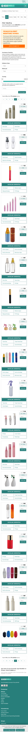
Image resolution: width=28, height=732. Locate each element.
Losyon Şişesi (18, 433)
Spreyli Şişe (17, 126)
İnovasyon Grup (12, 682)
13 (15, 99)
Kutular (2, 701)
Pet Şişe (16, 160)
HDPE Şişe (17, 621)
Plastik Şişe (17, 436)
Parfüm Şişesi (5, 249)
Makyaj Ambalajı (6, 191)
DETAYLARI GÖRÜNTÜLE (14, 123)
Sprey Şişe (4, 126)
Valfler (2, 700)
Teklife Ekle (23, 111)
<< (3, 99)
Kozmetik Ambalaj (19, 559)
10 (6, 99)
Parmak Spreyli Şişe (6, 129)
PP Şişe (16, 129)
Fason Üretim (4, 710)
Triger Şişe (4, 341)
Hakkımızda (3, 723)
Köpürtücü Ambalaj (6, 160)
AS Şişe (4, 433)
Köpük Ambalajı (18, 157)
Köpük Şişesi (5, 157)
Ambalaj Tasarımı (5, 712)
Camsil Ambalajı (18, 344)
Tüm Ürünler (3, 693)
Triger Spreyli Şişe (19, 341)
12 (12, 99)
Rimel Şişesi (5, 188)
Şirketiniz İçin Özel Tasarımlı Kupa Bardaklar (10, 715)
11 (9, 99)
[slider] (2, 81)
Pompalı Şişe (5, 436)
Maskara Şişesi (18, 188)
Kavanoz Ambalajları (5, 696)
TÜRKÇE (23, 1)
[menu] (25, 6)
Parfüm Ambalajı (18, 249)
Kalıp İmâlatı (3, 714)
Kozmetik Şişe (5, 559)
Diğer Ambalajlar (4, 703)
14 (18, 99)
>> (24, 99)
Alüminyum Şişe (18, 252)
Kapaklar (3, 698)
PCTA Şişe (17, 191)
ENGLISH (24, 2)
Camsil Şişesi (5, 344)
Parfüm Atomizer (6, 252)
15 (21, 99)
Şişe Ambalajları (4, 695)
